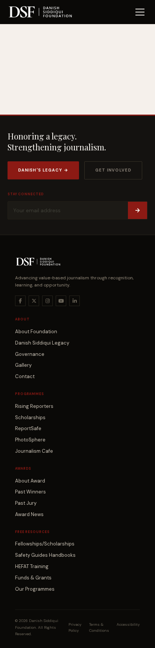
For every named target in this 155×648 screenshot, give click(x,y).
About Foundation (36, 331)
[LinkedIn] (74, 301)
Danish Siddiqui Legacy (42, 343)
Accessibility (128, 624)
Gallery (23, 365)
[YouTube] (61, 301)
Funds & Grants (33, 577)
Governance (29, 354)
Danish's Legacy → (43, 170)
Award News (29, 514)
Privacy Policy (75, 627)
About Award (30, 481)
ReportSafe (28, 428)
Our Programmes (35, 589)
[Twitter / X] (34, 301)
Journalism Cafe (34, 451)
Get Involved (113, 170)
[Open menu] (139, 12)
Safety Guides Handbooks (45, 555)
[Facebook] (20, 301)
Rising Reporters (34, 406)
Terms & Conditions (99, 627)
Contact (25, 376)
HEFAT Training (32, 566)
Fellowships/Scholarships (44, 544)
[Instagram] (47, 301)
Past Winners (30, 492)
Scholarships (30, 417)
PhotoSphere (30, 440)
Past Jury (25, 503)
